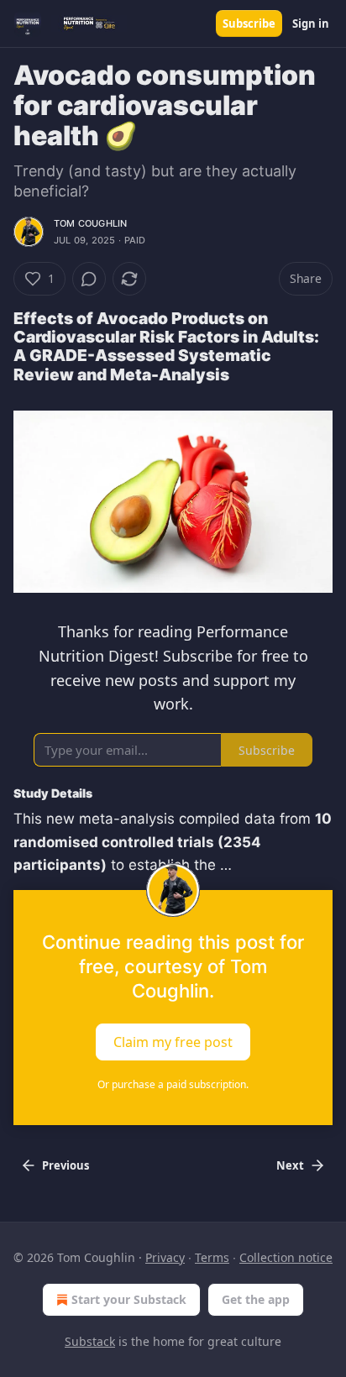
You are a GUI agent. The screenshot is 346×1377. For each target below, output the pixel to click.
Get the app (256, 1299)
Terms (212, 1257)
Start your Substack (128, 1299)
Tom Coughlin (90, 223)
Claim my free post (173, 1041)
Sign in (310, 23)
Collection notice (286, 1257)
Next (290, 1165)
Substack (90, 1341)
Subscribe (249, 23)
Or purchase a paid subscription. (173, 1084)
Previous (65, 1165)
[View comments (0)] (89, 279)
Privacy (165, 1257)
